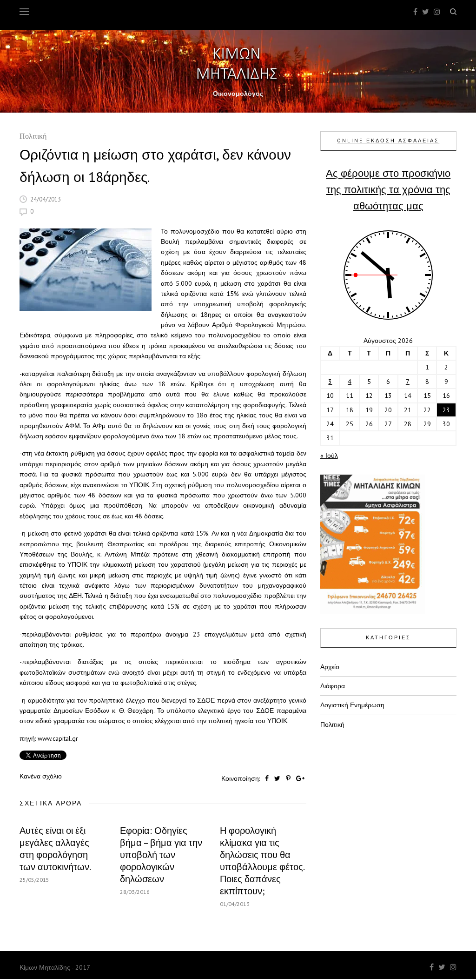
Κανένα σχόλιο (41, 776)
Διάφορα (332, 686)
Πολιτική (33, 137)
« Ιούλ (329, 455)
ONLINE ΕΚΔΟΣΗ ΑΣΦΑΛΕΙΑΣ (388, 140)
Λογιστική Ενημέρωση (352, 705)
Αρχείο (329, 667)
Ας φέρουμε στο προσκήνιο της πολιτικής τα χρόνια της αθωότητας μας (388, 189)
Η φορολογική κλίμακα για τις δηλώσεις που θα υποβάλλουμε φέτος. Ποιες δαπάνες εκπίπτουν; (262, 861)
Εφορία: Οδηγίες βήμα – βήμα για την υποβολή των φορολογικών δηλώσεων (161, 855)
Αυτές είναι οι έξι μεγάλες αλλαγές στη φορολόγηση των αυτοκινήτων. (55, 849)
